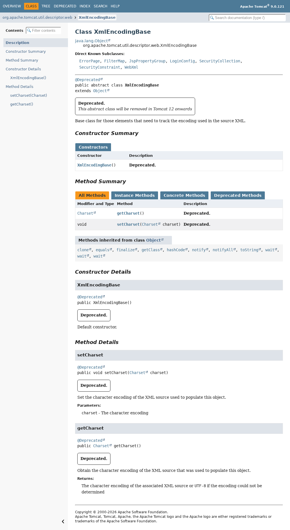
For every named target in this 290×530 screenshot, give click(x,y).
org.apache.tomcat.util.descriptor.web (37, 17)
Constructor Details (23, 69)
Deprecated (65, 6)
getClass (151, 250)
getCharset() (21, 104)
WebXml (131, 67)
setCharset (128, 224)
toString (249, 250)
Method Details (19, 87)
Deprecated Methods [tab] (237, 195)
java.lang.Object (91, 41)
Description (17, 43)
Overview (12, 6)
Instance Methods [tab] (135, 195)
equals (102, 250)
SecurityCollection (219, 61)
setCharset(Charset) (28, 95)
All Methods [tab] (92, 195)
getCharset (128, 213)
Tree (46, 6)
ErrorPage (89, 61)
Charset (85, 213)
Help (115, 6)
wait (269, 250)
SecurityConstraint (99, 67)
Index (85, 6)
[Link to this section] (142, 133)
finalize (125, 250)
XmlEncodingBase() (28, 78)
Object (100, 90)
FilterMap (114, 61)
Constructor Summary (26, 51)
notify (199, 250)
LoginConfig (182, 61)
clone (83, 250)
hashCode (176, 250)
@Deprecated (87, 79)
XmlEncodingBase (97, 17)
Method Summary (22, 60)
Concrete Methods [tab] (184, 195)
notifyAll (223, 250)
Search (100, 6)
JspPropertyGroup (147, 61)
